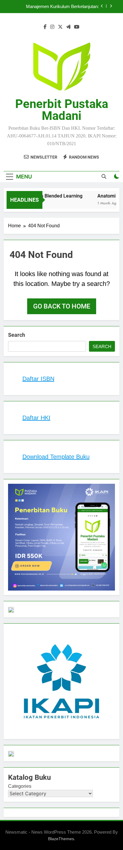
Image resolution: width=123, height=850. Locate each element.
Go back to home (61, 306)
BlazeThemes (61, 838)
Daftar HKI (36, 417)
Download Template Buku (56, 456)
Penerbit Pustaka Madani (61, 110)
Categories (19, 786)
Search (16, 335)
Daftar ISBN (38, 378)
